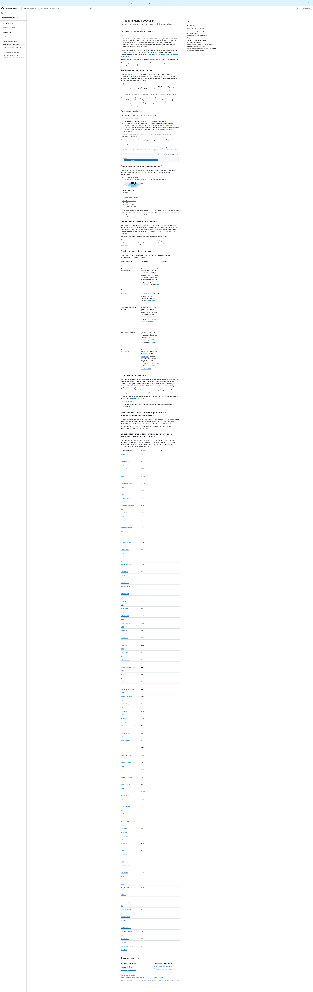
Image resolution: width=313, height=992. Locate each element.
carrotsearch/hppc (126, 902)
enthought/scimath (126, 623)
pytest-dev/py (125, 770)
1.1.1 (122, 685)
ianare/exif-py (124, 513)
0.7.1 (122, 905)
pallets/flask (124, 681)
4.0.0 (122, 494)
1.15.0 (122, 641)
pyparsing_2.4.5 (125, 781)
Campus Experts (152, 342)
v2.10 (122, 524)
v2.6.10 (123, 898)
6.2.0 (122, 648)
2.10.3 (122, 714)
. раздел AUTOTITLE (137, 398)
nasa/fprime (124, 828)
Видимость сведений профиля (136, 31)
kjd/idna (123, 520)
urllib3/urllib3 (124, 652)
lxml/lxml (123, 718)
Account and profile (10, 17)
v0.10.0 (123, 502)
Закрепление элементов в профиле (138, 221)
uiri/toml (123, 799)
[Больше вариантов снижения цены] (205, 22)
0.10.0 (122, 531)
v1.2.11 (122, 861)
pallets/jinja (124, 711)
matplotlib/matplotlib (126, 542)
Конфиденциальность (145, 980)
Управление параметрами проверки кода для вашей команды (157, 150)
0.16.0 (122, 810)
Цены (160, 980)
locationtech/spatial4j (126, 931)
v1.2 (122, 817)
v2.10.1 (123, 913)
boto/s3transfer (125, 615)
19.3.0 (122, 663)
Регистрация (306, 8)
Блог (178, 980)
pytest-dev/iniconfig (126, 696)
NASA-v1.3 (124, 832)
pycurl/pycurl (124, 571)
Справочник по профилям (18, 13)
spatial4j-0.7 (124, 935)
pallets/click (124, 674)
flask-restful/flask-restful (127, 689)
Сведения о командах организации (161, 125)
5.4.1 (122, 604)
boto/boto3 (124, 469)
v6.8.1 (122, 883)
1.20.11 (122, 480)
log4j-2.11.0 (124, 949)
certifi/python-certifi (126, 483)
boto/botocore (125, 476)
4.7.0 (122, 751)
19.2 (122, 744)
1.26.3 (122, 656)
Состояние (155, 980)
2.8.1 (122, 597)
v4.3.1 (122, 891)
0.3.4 (122, 619)
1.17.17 (122, 472)
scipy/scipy (124, 630)
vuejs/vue (123, 894)
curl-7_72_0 (124, 854)
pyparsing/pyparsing (126, 579)
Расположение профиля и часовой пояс (140, 166)
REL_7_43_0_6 (124, 575)
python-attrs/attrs (125, 659)
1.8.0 (122, 773)
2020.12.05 (124, 487)
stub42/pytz (124, 792)
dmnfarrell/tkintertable (127, 814)
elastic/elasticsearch (126, 880)
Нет (131, 967)
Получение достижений (132, 375)
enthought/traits (125, 645)
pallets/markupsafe (126, 733)
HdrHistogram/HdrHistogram (128, 924)
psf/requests (124, 608)
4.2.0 (122, 626)
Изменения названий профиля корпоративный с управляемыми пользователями (144, 413)
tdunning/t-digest (125, 916)
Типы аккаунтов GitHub (166, 423)
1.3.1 (122, 538)
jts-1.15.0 (123, 942)
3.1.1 (122, 729)
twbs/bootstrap (125, 887)
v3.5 (122, 590)
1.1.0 (122, 707)
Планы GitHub (152, 300)
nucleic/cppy (124, 836)
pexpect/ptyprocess (126, 762)
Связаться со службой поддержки (165, 969)
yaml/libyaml (124, 872)
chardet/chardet (125, 491)
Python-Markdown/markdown (129, 726)
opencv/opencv (125, 843)
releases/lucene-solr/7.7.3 (127, 869)
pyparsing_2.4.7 (125, 582)
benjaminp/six (124, 637)
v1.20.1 (123, 553)
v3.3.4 (122, 546)
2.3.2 (122, 516)
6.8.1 (122, 509)
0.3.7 (122, 692)
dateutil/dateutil (125, 593)
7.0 (121, 678)
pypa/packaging (125, 740)
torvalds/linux (124, 454)
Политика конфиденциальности (128, 970)
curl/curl (123, 850)
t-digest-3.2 (124, 920)
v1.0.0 (122, 700)
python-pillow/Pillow (126, 564)
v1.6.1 (122, 634)
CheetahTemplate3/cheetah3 (128, 667)
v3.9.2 (122, 465)
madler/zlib (124, 858)
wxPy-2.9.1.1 (124, 825)
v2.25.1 (123, 612)
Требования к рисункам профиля (137, 70)
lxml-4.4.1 (123, 722)
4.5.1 (122, 847)
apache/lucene (125, 865)
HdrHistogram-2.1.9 (126, 927)
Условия (135, 980)
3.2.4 (122, 670)
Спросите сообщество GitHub (164, 966)
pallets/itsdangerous (126, 703)
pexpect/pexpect (125, 748)
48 (121, 560)
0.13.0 (122, 759)
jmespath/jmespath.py (127, 527)
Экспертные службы (169, 980)
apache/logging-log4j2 (127, 946)
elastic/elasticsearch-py (127, 505)
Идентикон (136, 76)
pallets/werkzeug (125, 806)
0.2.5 (122, 876)
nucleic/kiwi (124, 535)
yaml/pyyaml (124, 601)
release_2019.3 (125, 795)
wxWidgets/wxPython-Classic (129, 821)
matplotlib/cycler (125, 498)
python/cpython (125, 461)
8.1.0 (122, 568)
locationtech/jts (125, 938)
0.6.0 (122, 766)
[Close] (308, 3)
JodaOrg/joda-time (126, 909)
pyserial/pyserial (125, 586)
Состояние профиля (131, 111)
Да (125, 967)
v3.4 (122, 458)
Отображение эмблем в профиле (137, 251)
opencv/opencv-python (127, 557)
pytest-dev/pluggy (126, 755)
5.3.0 (122, 788)
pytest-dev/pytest (126, 784)
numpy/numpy (125, 549)
